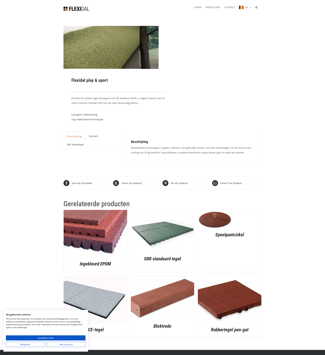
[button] (256, 7)
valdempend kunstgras (90, 119)
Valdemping (90, 114)
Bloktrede (162, 326)
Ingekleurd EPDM (95, 264)
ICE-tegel (95, 329)
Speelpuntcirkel (229, 235)
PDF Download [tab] (75, 144)
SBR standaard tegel (162, 259)
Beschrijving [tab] (74, 136)
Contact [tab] (93, 136)
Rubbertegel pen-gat (229, 329)
